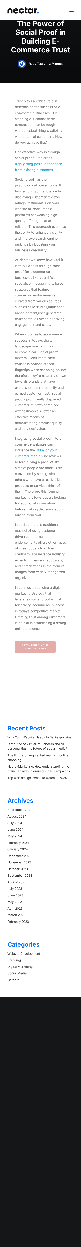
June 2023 (15, 895)
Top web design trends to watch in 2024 (37, 778)
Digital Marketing (20, 967)
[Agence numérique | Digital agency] (23, 10)
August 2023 (16, 882)
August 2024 (16, 816)
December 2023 (19, 856)
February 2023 (18, 922)
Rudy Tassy (37, 63)
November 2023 (19, 862)
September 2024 (19, 810)
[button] (71, 10)
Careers (13, 980)
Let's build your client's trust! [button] (36, 647)
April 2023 (15, 908)
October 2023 (17, 869)
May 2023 (14, 902)
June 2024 (15, 830)
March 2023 (16, 915)
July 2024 (14, 823)
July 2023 (14, 889)
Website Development (23, 954)
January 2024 (17, 849)
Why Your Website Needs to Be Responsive (39, 737)
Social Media (17, 973)
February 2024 (18, 843)
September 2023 (19, 875)
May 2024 (14, 836)
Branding (14, 960)
